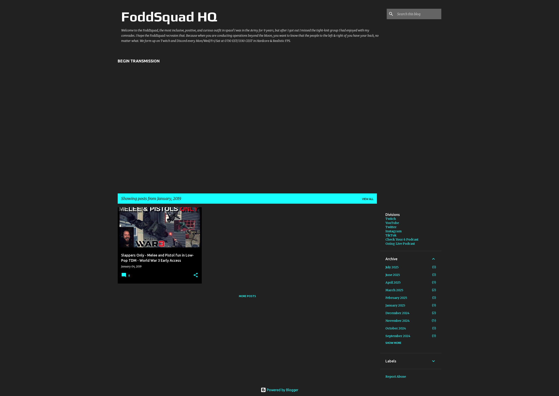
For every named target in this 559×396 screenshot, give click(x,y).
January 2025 (395, 305)
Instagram (393, 231)
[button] (195, 275)
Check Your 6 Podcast (401, 239)
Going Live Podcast (400, 244)
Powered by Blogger (282, 390)
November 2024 (397, 321)
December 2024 (397, 313)
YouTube (392, 223)
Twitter (391, 227)
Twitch (390, 219)
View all (367, 199)
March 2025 (394, 290)
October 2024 (395, 328)
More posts (247, 296)
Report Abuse (395, 377)
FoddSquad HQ (169, 16)
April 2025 (393, 282)
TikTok (391, 235)
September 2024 (397, 336)
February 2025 (396, 298)
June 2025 (392, 275)
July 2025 (392, 267)
